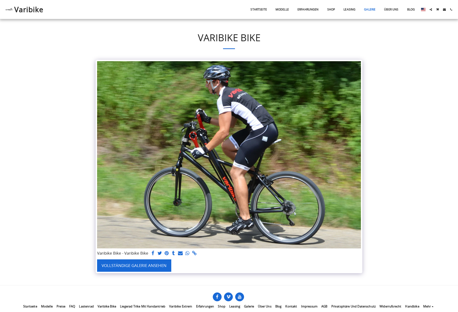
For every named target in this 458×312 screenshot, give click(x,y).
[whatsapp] (187, 253)
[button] (431, 9)
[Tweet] (159, 253)
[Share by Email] (180, 253)
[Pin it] (166, 253)
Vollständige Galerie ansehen (134, 265)
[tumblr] (173, 253)
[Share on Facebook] (153, 253)
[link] (194, 253)
